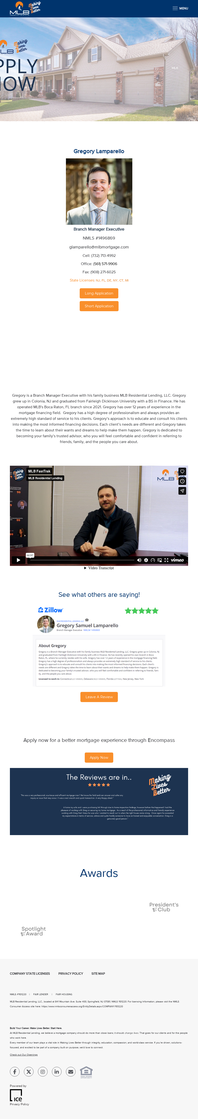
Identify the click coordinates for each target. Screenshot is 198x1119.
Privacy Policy (70, 973)
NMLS (13, 994)
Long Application (99, 293)
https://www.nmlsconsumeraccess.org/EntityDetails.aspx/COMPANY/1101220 (82, 1006)
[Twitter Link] (29, 1072)
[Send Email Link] (71, 1072)
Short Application (99, 306)
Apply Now (99, 757)
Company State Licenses (30, 973)
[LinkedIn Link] (57, 1072)
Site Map (98, 973)
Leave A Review (99, 697)
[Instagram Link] (43, 1072)
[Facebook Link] (15, 1072)
